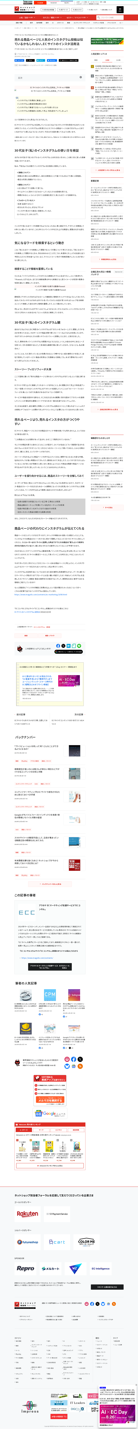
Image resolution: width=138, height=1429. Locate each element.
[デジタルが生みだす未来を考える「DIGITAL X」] (77, 1410)
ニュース (99, 1341)
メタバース (60, 23)
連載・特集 (19, 23)
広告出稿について (107, 10)
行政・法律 (66, 1378)
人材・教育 (82, 1368)
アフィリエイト (111, 23)
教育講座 (91, 3)
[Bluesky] (103, 1304)
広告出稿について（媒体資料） (55, 1316)
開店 (48, 1374)
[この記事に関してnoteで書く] (74, 646)
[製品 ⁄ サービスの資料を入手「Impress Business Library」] (59, 1410)
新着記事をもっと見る (108, 259)
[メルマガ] (67, 1059)
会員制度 (34, 1354)
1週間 (107, 60)
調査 (80, 1378)
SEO (80, 1346)
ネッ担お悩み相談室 (48, 10)
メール (18, 1350)
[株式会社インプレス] (30, 1407)
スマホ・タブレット (37, 1358)
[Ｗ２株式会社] (76, 1268)
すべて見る (108, 507)
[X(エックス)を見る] (97, 1304)
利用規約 (101, 1316)
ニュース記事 (118, 1345)
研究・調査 (103, 2)
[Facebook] (73, 1059)
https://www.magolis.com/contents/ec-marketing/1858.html (41, 594)
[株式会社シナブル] (101, 1268)
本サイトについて (25, 1316)
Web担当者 (54, 2)
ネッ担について (93, 10)
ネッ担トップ (18, 28)
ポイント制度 (67, 1358)
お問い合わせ (77, 1316)
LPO (64, 1354)
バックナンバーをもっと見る (51, 884)
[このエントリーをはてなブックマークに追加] (69, 646)
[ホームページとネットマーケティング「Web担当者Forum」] (96, 1396)
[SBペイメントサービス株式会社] (57, 1214)
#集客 (48, 627)
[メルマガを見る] (87, 1304)
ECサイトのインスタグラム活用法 (27, 612)
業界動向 (50, 1378)
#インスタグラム (39, 627)
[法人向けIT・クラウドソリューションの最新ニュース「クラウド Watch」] (59, 1403)
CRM (48, 1354)
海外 (31, 23)
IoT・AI (90, 2)
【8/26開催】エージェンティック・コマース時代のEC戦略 (38, 65)
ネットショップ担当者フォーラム (25, 9)
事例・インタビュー (102, 1359)
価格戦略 (18, 1368)
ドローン (85, 3)
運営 (80, 1362)
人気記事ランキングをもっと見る (109, 170)
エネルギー (79, 3)
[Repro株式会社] (25, 1268)
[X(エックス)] (80, 1059)
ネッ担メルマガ (77, 10)
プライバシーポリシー (26, 1319)
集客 (68, 23)
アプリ (81, 1350)
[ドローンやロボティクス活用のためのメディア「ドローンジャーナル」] (96, 1410)
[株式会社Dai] (57, 1242)
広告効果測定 (51, 1362)
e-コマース (24, 1130)
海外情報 (39, 23)
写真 (17, 1362)
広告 (48, 1350)
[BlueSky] (67, 1066)
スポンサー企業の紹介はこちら (107, 1287)
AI (53, 23)
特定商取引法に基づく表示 (54, 1319)
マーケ (41, 1130)
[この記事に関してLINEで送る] (79, 646)
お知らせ (99, 1348)
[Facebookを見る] (92, 1304)
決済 (17, 1378)
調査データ (100, 1356)
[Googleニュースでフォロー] (108, 1304)
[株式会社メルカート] (50, 1268)
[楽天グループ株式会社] (28, 1214)
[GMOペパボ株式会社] (86, 1242)
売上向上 (18, 1354)
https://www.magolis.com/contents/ (37, 958)
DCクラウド (96, 2)
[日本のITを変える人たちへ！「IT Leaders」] (77, 1403)
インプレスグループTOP (106, 1319)
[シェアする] (58, 646)
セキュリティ (19, 1374)
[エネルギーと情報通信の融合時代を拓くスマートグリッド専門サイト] (96, 1403)
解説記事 (117, 1341)
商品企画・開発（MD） (67, 1368)
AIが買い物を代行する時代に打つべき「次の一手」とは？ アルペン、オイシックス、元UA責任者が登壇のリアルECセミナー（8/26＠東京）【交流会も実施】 (117, 1392)
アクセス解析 (83, 1354)
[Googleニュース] (73, 1066)
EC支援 (96, 3)
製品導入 (66, 2)
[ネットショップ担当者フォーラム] (25, 1307)
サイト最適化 (19, 1358)
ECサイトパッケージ (68, 1374)
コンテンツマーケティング (82, 23)
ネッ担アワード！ (63, 10)
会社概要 (75, 1319)
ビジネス (59, 1130)
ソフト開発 (84, 2)
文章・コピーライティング (68, 1362)
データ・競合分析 (52, 1358)
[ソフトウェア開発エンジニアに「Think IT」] (77, 1396)
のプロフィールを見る (49, 967)
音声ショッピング (68, 1350)
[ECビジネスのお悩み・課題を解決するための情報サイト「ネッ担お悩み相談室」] (59, 1417)
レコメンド (82, 1358)
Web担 (52, 1065)
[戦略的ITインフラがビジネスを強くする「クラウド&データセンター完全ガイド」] (59, 1396)
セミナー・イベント (102, 1345)
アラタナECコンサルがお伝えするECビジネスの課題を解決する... (57, 28)
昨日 (96, 60)
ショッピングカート (84, 1374)
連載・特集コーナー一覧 (30, 28)
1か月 (118, 60)
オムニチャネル (36, 1374)
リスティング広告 (98, 23)
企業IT (78, 2)
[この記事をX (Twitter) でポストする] (63, 646)
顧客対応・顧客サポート (37, 1368)
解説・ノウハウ (101, 1352)
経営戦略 (76, 1130)
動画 (33, 1362)
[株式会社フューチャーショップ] (28, 1242)
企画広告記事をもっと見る (109, 409)
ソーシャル (35, 1350)
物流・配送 (50, 1368)
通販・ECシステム (37, 1378)
